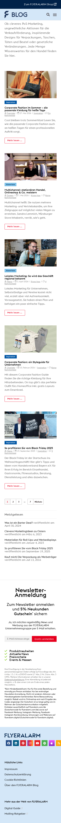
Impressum (11, 769)
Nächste (38, 502)
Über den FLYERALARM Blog (21, 785)
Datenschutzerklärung (14, 680)
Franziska (11, 113)
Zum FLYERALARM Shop (39, 4)
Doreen (10, 195)
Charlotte (11, 368)
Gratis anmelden (44, 639)
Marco (9, 282)
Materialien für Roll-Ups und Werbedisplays (30, 540)
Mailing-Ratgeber (15, 813)
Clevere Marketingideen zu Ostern (25, 531)
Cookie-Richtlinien (15, 780)
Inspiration (10, 102)
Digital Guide (12, 808)
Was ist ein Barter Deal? (19, 523)
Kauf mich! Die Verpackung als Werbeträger (31, 557)
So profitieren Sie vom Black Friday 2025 (29, 448)
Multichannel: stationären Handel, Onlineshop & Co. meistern (25, 191)
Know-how (10, 184)
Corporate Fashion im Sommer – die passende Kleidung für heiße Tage (26, 109)
